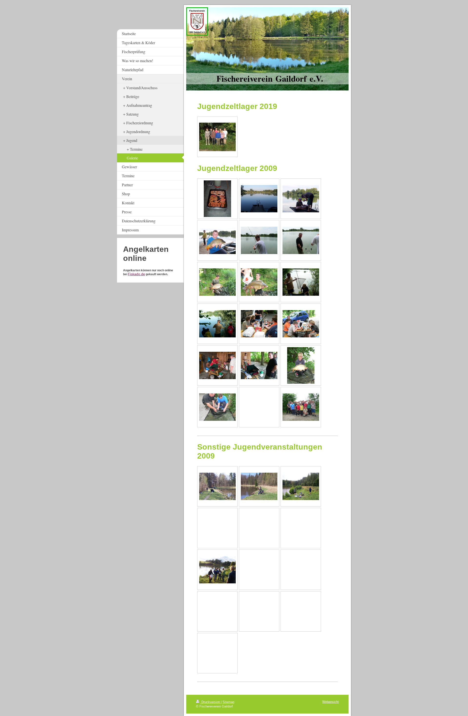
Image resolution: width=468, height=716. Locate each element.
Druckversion (210, 702)
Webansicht (330, 702)
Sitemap (228, 702)
